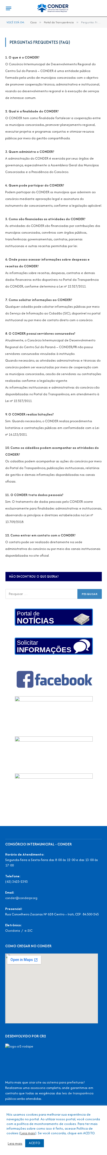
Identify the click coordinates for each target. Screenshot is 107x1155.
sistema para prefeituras (65, 1082)
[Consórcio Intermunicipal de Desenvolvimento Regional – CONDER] (53, 8)
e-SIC (28, 930)
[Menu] (8, 8)
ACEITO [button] (34, 1142)
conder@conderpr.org (21, 897)
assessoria (37, 1087)
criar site (35, 1082)
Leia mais (28, 1133)
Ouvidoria (12, 930)
